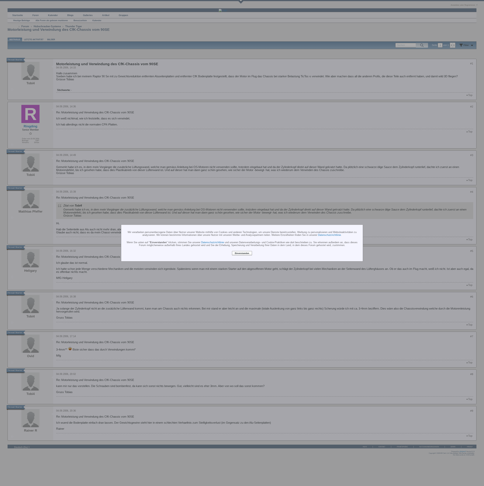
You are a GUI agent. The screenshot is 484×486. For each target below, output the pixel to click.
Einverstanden (242, 253)
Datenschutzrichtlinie (329, 234)
